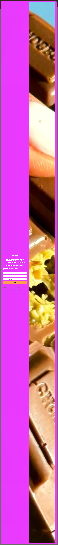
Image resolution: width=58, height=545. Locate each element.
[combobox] (4, 279)
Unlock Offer (15, 282)
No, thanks (15, 285)
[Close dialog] (56, 2)
